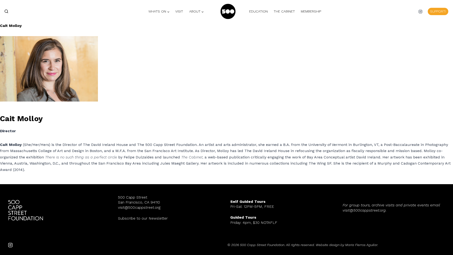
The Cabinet (284, 11)
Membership (311, 11)
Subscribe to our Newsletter (143, 218)
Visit (179, 11)
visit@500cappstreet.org (139, 207)
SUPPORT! (438, 11)
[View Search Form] (4, 11)
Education (258, 11)
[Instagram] (420, 11)
